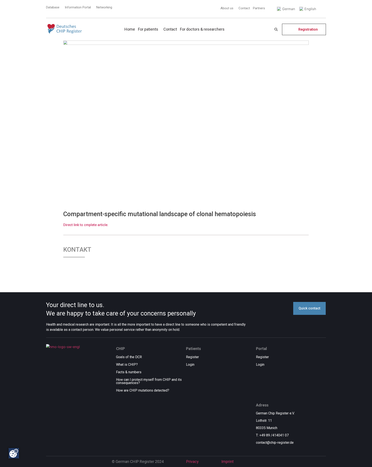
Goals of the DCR (129, 357)
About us (226, 8)
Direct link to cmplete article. (85, 225)
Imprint (227, 461)
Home (129, 29)
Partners (259, 8)
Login (190, 364)
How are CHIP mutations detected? (142, 390)
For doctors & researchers (202, 29)
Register (192, 357)
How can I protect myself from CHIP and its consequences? (149, 381)
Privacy (192, 461)
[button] (228, 8)
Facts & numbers (128, 372)
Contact (244, 8)
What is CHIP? (127, 364)
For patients (148, 29)
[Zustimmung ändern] (14, 453)
